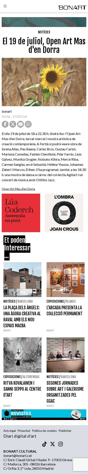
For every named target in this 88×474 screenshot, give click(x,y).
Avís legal (9, 430)
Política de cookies (44, 430)
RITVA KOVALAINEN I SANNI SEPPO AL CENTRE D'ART (22, 389)
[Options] (5, 6)
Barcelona (25, 301)
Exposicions (55, 301)
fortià (6, 116)
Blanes (71, 301)
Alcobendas (31, 377)
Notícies (44, 32)
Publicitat (65, 430)
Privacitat (24, 430)
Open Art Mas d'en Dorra (18, 189)
